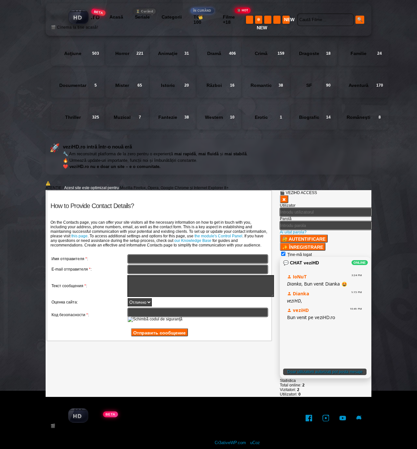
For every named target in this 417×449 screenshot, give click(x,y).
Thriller (82, 117)
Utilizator (287, 205)
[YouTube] (343, 418)
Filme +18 (233, 19)
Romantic (267, 85)
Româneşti (364, 117)
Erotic (268, 117)
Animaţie (173, 53)
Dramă (221, 53)
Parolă (286, 219)
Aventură (366, 85)
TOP (202, 19)
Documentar (78, 85)
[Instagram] (326, 418)
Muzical (127, 117)
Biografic (315, 117)
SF (318, 85)
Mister (128, 85)
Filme (186, 418)
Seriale (144, 16)
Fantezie (173, 117)
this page (79, 236)
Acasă (116, 17)
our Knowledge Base (192, 240)
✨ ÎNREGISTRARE (302, 247)
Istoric (175, 85)
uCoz (255, 442)
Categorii (172, 17)
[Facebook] (309, 418)
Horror (129, 53)
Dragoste (315, 53)
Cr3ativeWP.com (230, 442)
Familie (366, 53)
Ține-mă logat (299, 254)
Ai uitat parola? (293, 232)
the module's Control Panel (218, 236)
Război (221, 85)
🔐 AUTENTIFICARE (303, 239)
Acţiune (81, 53)
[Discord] (360, 418)
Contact (250, 418)
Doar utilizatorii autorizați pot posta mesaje (325, 372)
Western (220, 117)
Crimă (269, 53)
